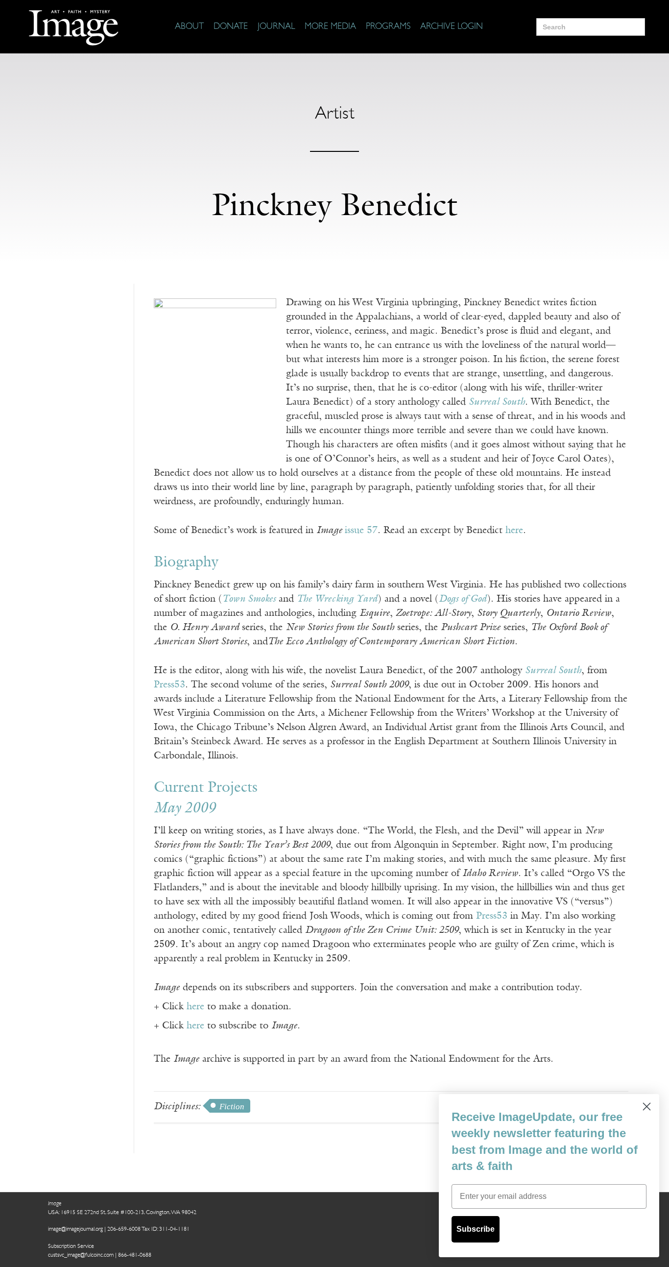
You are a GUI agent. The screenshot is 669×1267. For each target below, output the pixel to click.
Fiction (231, 1106)
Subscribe (475, 1229)
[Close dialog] (646, 1106)
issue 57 (361, 531)
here (514, 531)
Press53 (169, 685)
